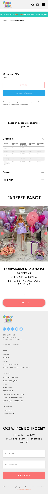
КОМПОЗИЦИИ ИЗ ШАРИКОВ (13, 394)
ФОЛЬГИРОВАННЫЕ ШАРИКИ (13, 397)
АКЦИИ (5, 361)
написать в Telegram (24, 93)
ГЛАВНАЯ (6, 354)
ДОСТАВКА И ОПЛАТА (10, 364)
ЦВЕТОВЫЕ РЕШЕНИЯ (10, 377)
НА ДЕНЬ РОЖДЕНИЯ (10, 381)
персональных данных (24, 489)
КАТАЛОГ (6, 374)
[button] (32, 4)
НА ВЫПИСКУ (7, 387)
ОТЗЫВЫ (6, 358)
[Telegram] (8, 329)
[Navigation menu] (43, 4)
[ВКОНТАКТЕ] (4, 329)
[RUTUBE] (12, 329)
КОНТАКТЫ (7, 407)
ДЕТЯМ (5, 384)
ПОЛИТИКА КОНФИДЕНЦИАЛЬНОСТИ (16, 368)
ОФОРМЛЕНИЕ (8, 391)
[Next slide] (45, 233)
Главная (5, 20)
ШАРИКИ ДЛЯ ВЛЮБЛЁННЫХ (13, 401)
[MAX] (21, 329)
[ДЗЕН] (16, 329)
